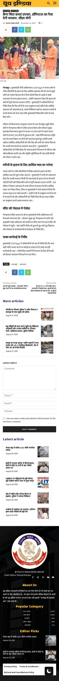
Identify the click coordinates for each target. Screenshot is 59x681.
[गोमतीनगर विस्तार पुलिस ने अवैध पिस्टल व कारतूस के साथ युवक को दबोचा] (47, 314)
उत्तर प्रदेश (14, 11)
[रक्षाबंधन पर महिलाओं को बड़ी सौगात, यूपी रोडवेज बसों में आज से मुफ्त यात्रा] (43, 482)
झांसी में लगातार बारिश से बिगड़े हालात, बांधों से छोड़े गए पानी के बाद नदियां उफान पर (20, 465)
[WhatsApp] (28, 30)
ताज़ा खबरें (6, 11)
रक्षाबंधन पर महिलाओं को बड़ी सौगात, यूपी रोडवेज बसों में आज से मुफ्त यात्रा (20, 479)
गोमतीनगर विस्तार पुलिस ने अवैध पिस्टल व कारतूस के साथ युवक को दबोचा (22, 310)
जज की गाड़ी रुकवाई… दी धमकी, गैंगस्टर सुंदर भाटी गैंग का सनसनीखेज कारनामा (15, 287)
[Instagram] (38, 577)
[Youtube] (53, 577)
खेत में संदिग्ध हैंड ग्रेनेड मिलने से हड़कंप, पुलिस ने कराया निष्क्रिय (18, 495)
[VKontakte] (48, 577)
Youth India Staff (12, 23)
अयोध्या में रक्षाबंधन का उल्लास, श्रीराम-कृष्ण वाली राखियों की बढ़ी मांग (21, 510)
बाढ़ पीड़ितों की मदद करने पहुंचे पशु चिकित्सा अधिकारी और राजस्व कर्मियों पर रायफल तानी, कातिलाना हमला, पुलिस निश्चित (22, 328)
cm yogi (14, 264)
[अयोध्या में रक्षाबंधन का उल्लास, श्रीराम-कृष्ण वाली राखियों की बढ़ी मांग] (43, 513)
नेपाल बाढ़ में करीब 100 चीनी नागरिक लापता (20, 449)
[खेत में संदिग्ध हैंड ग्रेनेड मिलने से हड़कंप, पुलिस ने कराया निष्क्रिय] (43, 498)
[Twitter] (21, 30)
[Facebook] (15, 30)
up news (23, 264)
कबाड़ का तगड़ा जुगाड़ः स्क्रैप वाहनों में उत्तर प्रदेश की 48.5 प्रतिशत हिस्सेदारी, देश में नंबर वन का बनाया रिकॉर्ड (22, 345)
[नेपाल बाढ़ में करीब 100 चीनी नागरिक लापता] (43, 451)
